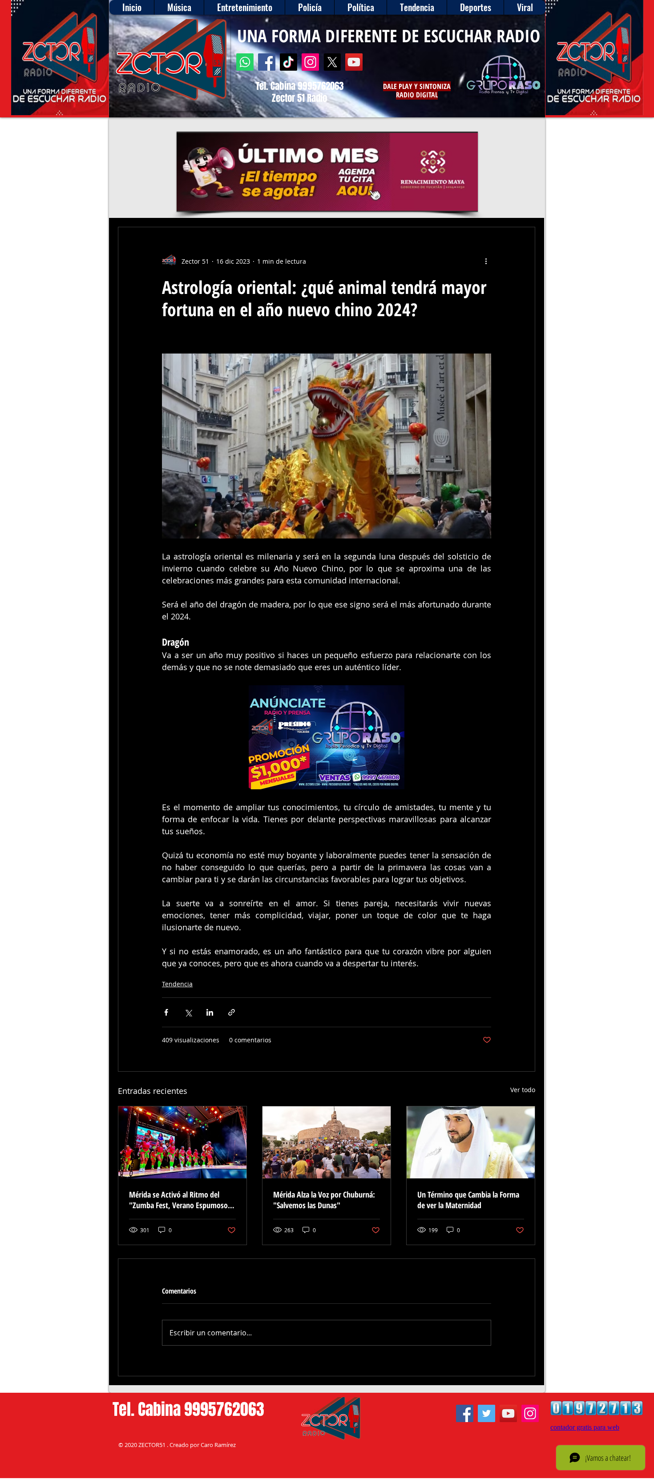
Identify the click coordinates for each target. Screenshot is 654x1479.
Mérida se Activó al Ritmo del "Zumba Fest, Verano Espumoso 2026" (178, 1199)
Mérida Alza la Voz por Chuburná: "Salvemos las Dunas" (324, 1199)
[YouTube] (354, 62)
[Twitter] (486, 1413)
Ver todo (522, 1089)
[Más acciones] (485, 261)
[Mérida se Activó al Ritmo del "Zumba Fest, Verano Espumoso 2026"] (182, 1142)
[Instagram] (310, 62)
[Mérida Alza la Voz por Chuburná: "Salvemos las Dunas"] (326, 1142)
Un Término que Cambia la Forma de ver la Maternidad (468, 1199)
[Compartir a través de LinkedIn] (210, 1012)
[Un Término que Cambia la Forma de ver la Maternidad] (471, 1142)
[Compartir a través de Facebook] (166, 1012)
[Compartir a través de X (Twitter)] (188, 1012)
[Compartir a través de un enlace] (231, 1012)
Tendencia (177, 984)
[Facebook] (266, 62)
